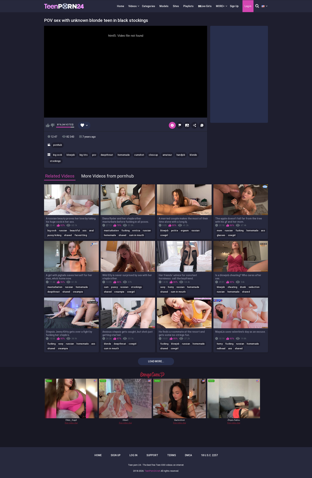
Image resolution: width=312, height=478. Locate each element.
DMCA (188, 455)
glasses (221, 235)
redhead (221, 348)
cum (106, 287)
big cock (57, 155)
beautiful (75, 230)
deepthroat (107, 155)
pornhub (57, 145)
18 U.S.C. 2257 (209, 455)
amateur (167, 155)
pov (94, 155)
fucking (126, 230)
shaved (68, 235)
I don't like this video (52, 125)
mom (219, 230)
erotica (136, 230)
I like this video (48, 125)
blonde (193, 155)
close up (153, 155)
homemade (124, 155)
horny (171, 287)
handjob (181, 155)
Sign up (115, 455)
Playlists (188, 6)
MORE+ (220, 6)
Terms (171, 455)
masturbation (111, 230)
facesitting (81, 235)
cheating (232, 287)
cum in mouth (136, 235)
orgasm (185, 230)
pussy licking (54, 235)
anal (91, 230)
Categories (148, 6)
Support (152, 455)
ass (84, 230)
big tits (84, 155)
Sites (176, 6)
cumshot (139, 155)
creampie (78, 292)
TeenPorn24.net (152, 471)
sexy (162, 287)
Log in (133, 455)
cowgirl (164, 235)
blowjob (71, 155)
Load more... (156, 361)
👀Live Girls (205, 6)
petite (174, 230)
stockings (55, 161)
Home (120, 6)
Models (163, 6)
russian (63, 230)
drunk (243, 287)
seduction (254, 287)
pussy (114, 287)
